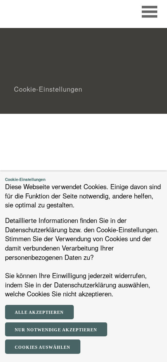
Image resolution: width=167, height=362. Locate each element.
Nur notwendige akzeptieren (56, 329)
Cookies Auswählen (42, 347)
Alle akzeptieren (39, 312)
